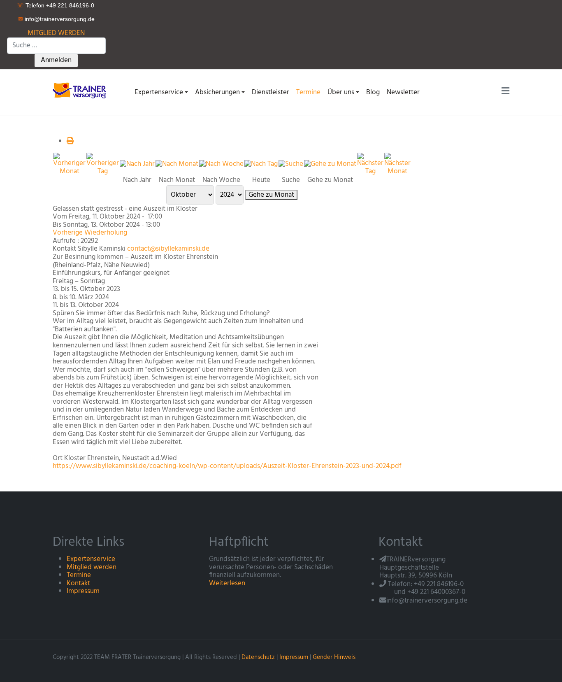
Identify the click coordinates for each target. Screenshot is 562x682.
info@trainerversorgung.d (58, 19)
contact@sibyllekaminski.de (168, 248)
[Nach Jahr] (137, 164)
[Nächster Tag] (370, 164)
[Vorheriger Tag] (102, 164)
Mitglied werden (91, 567)
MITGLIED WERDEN (56, 33)
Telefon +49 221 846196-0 (60, 5)
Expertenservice (91, 559)
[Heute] (261, 164)
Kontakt (78, 583)
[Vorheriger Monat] (69, 164)
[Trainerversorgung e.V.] (82, 90)
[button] (161, 92)
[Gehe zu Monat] (330, 164)
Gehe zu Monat (271, 195)
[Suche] (291, 164)
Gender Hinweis (334, 657)
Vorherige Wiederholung (90, 232)
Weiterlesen (227, 583)
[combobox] (56, 45)
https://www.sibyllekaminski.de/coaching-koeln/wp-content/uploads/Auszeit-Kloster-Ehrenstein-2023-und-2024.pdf (227, 466)
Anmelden (56, 60)
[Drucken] (70, 141)
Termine (79, 575)
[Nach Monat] (177, 164)
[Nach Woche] (221, 164)
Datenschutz (258, 657)
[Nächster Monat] (397, 164)
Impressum (83, 591)
